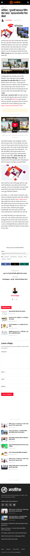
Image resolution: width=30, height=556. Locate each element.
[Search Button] (28, 2)
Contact (23, 549)
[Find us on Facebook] (2, 504)
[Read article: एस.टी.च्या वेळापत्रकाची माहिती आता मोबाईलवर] (4, 454)
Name (3, 372)
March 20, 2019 (17, 20)
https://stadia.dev (20, 199)
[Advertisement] (15, 110)
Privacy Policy (16, 549)
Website (3, 386)
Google (4, 259)
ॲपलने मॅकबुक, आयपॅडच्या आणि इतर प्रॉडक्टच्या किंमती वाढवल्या (14, 533)
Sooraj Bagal (9, 20)
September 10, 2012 (14, 469)
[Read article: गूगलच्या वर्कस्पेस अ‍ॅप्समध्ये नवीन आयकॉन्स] (4, 313)
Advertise (8, 549)
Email (3, 379)
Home (2, 7)
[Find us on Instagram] (10, 504)
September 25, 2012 (14, 454)
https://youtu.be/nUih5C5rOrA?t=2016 (12, 105)
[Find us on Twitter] (6, 504)
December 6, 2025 (13, 321)
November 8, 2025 (13, 335)
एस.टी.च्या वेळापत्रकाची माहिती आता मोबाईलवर (18, 452)
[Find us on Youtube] (14, 504)
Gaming (20, 256)
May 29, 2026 (12, 313)
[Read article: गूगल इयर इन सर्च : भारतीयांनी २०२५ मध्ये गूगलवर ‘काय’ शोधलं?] (4, 319)
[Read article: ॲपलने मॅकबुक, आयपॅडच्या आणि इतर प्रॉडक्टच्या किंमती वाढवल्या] (4, 439)
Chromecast (13, 256)
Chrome (7, 256)
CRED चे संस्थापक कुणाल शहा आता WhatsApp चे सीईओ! (13, 536)
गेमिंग (6, 7)
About (2, 549)
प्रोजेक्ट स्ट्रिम (15, 99)
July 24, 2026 (12, 462)
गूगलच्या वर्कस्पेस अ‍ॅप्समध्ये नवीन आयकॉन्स (17, 311)
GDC (25, 256)
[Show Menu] (2, 2)
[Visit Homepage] (15, 2)
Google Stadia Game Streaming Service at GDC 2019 (14, 254)
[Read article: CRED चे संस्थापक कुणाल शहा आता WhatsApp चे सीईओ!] (4, 446)
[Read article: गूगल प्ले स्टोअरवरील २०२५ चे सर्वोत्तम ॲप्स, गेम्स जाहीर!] (4, 326)
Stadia (9, 259)
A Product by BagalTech (15, 552)
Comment (4, 351)
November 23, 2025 (13, 328)
